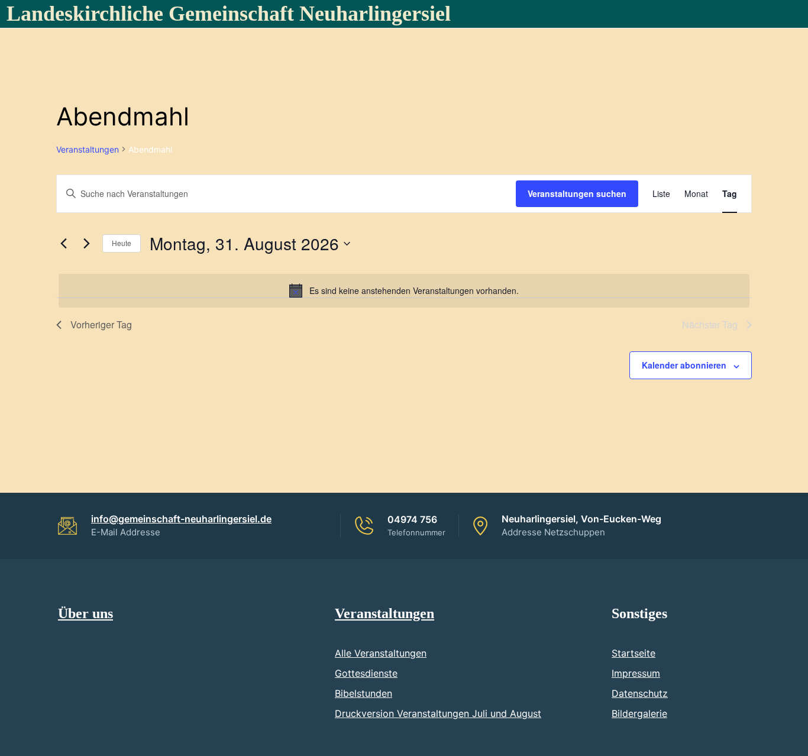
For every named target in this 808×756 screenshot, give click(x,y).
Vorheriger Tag (101, 324)
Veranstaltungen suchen (577, 193)
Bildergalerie (639, 713)
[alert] (404, 290)
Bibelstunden (363, 693)
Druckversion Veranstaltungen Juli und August (438, 713)
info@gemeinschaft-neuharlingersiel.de (181, 519)
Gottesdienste (366, 673)
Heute (121, 243)
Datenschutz (640, 693)
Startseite (633, 653)
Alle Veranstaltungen (380, 653)
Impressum (636, 673)
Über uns (85, 613)
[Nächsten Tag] (86, 244)
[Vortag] (63, 244)
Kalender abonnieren (684, 365)
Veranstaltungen (87, 149)
